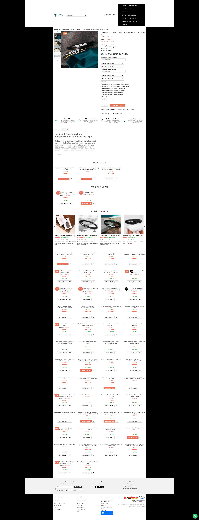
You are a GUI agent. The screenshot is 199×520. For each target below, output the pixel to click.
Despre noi (56, 500)
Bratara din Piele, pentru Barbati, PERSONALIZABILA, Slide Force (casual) (88, 377)
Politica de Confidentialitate (71, 490)
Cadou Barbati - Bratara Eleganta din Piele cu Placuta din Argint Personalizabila (64, 342)
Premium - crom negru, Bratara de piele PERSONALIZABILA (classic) (140, 235)
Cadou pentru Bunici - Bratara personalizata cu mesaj (111, 342)
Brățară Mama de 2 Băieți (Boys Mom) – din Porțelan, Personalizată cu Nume (88, 360)
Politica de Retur (81, 503)
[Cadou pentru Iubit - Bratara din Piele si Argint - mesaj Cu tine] (111, 224)
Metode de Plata (81, 502)
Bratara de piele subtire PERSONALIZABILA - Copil (87, 306)
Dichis (102, 35)
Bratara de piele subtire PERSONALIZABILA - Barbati (64, 306)
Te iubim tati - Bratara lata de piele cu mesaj (88, 342)
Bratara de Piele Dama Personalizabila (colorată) (111, 395)
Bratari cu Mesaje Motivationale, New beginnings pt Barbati (111, 428)
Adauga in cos (117, 105)
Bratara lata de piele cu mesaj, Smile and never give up (111, 444)
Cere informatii (118, 113)
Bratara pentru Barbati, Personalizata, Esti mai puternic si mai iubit (134, 289)
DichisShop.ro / (58, 29)
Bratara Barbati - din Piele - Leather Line (64, 444)
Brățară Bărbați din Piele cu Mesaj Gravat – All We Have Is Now (88, 324)
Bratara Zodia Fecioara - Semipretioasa (88, 395)
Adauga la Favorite (106, 113)
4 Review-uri (110, 36)
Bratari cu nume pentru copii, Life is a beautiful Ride (88, 428)
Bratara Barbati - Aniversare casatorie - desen (111, 360)
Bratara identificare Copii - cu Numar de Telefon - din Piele (64, 271)
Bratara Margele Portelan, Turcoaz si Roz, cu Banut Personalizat (64, 360)
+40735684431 (130, 486)
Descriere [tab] (57, 130)
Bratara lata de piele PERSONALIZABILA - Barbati (64, 377)
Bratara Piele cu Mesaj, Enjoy (64, 428)
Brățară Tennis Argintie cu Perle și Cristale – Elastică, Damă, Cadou (64, 253)
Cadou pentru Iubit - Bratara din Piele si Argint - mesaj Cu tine (116, 235)
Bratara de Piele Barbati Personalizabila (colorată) (134, 324)
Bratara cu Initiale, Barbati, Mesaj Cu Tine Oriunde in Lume (134, 342)
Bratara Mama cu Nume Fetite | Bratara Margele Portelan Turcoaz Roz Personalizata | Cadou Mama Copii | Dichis (111, 413)
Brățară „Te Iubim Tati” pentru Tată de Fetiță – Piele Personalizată (135, 360)
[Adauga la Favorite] (71, 179)
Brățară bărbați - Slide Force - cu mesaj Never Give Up (88, 289)
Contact (56, 507)
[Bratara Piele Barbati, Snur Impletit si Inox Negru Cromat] (88, 224)
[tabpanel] (79, 49)
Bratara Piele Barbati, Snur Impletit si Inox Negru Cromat (92, 235)
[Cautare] (85, 15)
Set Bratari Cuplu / (76, 29)
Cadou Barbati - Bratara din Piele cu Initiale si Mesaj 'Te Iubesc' (64, 289)
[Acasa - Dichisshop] (59, 15)
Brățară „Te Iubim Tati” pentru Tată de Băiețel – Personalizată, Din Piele (111, 289)
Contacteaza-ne (108, 513)
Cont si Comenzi (57, 509)
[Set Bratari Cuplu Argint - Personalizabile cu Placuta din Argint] (79, 49)
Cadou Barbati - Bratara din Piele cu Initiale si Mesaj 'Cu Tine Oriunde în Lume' (88, 444)
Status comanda (81, 509)
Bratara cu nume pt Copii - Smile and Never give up (111, 253)
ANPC (78, 511)
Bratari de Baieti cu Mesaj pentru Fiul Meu (111, 306)
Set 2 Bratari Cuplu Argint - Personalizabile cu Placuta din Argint (65, 193)
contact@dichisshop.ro (130, 488)
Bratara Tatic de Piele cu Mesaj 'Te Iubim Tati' (87, 462)
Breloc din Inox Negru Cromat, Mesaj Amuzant (65, 168)
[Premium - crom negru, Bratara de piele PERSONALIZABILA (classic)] (133, 224)
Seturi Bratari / (66, 29)
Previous (57, 32)
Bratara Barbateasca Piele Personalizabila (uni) (64, 324)
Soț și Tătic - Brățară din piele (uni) (134, 428)
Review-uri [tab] (65, 129)
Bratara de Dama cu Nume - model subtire (134, 271)
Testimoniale (80, 505)
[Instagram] (102, 487)
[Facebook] (96, 487)
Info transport (80, 507)
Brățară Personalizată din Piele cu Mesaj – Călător (134, 413)
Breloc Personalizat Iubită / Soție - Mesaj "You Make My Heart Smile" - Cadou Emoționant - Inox (88, 168)
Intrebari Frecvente (81, 500)
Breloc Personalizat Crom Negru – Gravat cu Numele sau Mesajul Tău (73, 235)
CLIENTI (79, 497)
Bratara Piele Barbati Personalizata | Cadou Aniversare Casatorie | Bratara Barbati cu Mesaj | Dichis (64, 462)
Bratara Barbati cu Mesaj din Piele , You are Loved (111, 377)
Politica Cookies (57, 505)
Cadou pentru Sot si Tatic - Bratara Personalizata (88, 271)
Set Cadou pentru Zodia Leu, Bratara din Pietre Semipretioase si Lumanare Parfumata (64, 395)
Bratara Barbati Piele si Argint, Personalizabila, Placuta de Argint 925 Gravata (134, 377)
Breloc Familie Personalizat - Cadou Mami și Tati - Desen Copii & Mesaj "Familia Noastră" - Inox (111, 168)
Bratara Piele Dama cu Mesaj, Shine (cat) (64, 412)
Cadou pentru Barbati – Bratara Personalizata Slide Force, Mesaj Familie (134, 253)
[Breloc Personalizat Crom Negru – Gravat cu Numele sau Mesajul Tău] (65, 224)
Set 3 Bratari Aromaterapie (88, 192)
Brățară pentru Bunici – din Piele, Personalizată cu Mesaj (134, 395)
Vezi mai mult (59, 154)
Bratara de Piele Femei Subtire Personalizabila (111, 324)
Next (57, 60)
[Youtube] (99, 487)
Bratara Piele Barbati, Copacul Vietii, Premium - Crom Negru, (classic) (134, 444)
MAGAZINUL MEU (59, 497)
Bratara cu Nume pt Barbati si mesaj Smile (134, 306)
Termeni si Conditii (58, 502)
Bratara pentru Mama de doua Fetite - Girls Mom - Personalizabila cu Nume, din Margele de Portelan (88, 413)
